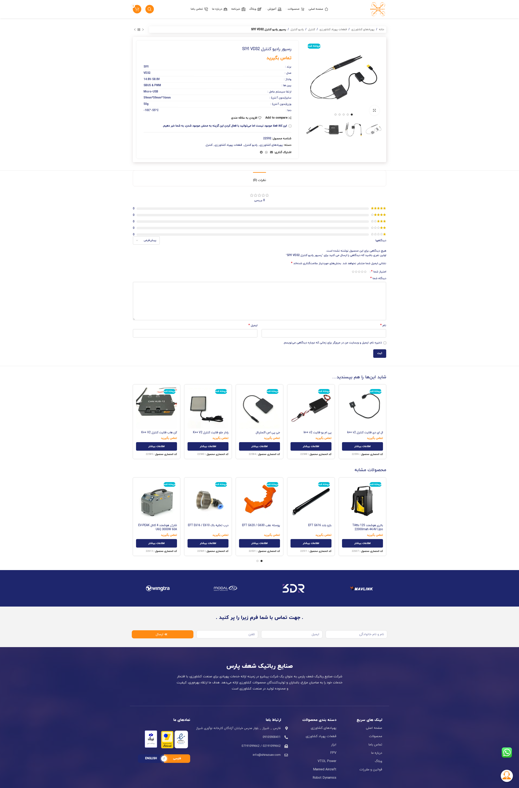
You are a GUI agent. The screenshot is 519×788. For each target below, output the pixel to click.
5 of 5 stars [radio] (353, 271)
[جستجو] (149, 9)
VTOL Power (327, 761)
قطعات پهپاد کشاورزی (333, 29)
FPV (333, 753)
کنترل (311, 29)
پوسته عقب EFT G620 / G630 (261, 525)
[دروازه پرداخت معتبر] (167, 739)
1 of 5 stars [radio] (365, 271)
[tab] (259, 178)
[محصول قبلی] (143, 30)
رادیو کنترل (297, 29)
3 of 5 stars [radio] (359, 271)
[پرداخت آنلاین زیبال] (151, 739)
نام (383, 325)
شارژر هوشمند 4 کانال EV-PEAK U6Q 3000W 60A (157, 527)
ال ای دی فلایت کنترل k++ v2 (365, 432)
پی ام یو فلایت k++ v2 (317, 432)
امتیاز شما (378, 271)
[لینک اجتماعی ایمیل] (271, 152)
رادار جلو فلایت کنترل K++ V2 (210, 432)
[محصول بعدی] (135, 30)
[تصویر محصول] (362, 408)
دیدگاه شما (378, 278)
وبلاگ (378, 761)
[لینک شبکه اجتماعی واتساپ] (266, 152)
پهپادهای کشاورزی (362, 29)
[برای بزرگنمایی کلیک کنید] (374, 110)
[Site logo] (378, 9)
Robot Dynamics (324, 778)
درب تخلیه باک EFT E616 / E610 (208, 525)
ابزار (333, 745)
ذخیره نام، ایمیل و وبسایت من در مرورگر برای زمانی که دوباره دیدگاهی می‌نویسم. (332, 343)
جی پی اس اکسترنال (268, 432)
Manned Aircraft (324, 770)
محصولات (375, 736)
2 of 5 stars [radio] (362, 271)
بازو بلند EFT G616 (319, 525)
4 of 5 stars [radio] (356, 271)
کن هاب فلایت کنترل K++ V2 (159, 432)
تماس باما (375, 745)
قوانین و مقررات (370, 770)
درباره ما (376, 753)
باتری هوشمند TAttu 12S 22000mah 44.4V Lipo (367, 527)
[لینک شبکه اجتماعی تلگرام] (261, 152)
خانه (381, 29)
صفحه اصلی (374, 728)
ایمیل (252, 325)
